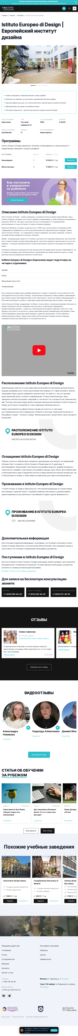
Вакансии (5, 964)
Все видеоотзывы (39, 755)
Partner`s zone (7, 973)
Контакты (5, 968)
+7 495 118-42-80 (9, 982)
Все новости (31, 831)
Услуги (4, 955)
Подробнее (7, 739)
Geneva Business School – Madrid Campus (34, 638)
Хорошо (54, 1030)
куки (35, 1030)
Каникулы (44, 950)
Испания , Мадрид (27, 635)
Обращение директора (11, 946)
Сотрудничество (8, 959)
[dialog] (39, 1030)
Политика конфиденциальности (37, 1016)
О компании (6, 950)
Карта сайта (6, 1016)
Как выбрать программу (49, 946)
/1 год (52, 160)
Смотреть (70, 160)
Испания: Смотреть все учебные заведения (19, 571)
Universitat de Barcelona (14, 881)
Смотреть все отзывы (39, 667)
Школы (43, 955)
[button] (32, 85)
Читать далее (9, 655)
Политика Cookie (18, 1016)
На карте (64, 979)
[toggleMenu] (74, 8)
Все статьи (47, 831)
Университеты (45, 959)
